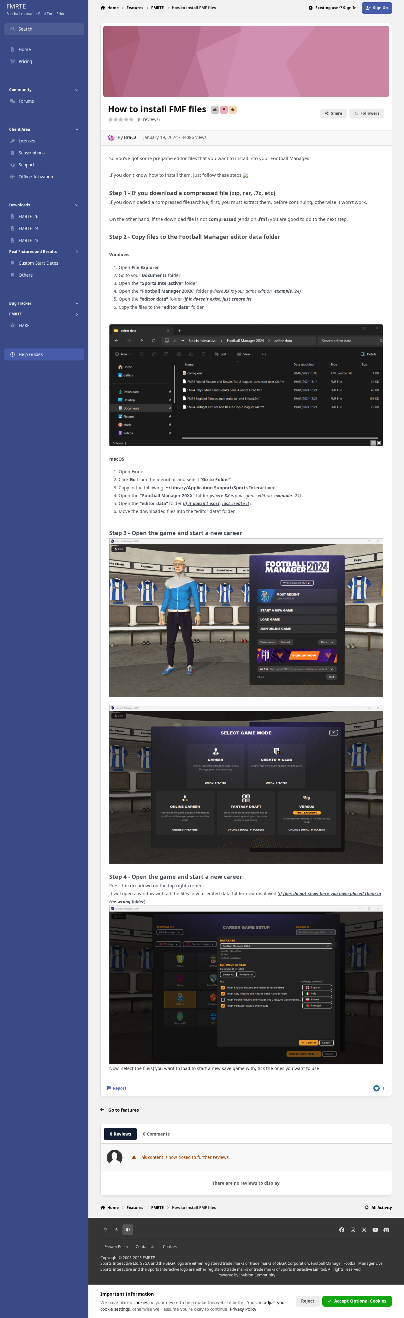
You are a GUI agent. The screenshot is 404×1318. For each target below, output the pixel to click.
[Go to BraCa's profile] (111, 138)
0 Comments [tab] (156, 1134)
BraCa (130, 137)
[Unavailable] (246, 328)
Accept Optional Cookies (360, 1301)
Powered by (246, 1275)
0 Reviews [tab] (120, 1134)
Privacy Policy (116, 1246)
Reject (307, 1301)
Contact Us (145, 1246)
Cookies (170, 1246)
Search (25, 29)
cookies (141, 1302)
